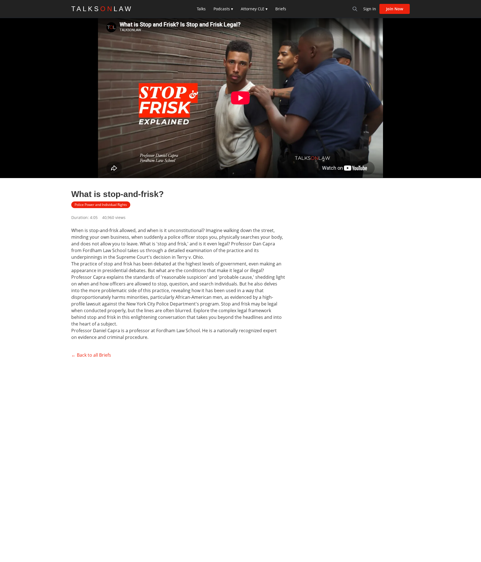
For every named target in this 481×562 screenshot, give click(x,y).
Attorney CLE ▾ (254, 8)
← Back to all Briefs (91, 355)
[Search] (355, 9)
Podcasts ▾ (223, 8)
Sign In (369, 8)
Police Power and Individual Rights (101, 204)
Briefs (280, 8)
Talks (201, 8)
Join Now (394, 8)
